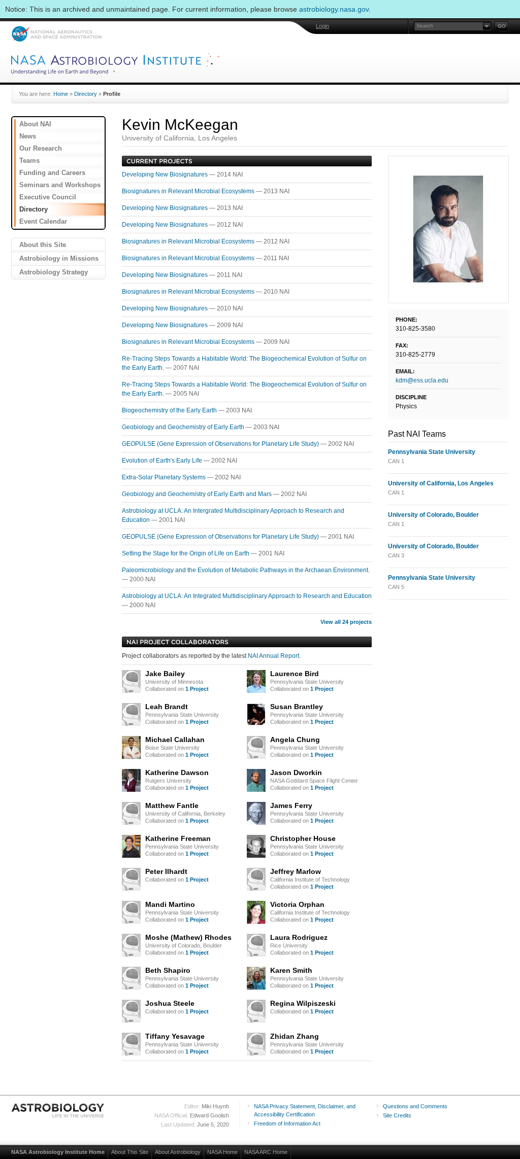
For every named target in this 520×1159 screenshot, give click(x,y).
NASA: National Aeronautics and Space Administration (56, 34)
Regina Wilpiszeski (303, 1003)
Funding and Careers (52, 173)
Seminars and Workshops (60, 185)
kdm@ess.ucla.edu (422, 380)
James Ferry (291, 805)
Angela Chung (295, 739)
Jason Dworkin (296, 772)
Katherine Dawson (177, 772)
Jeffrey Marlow (295, 871)
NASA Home (222, 1152)
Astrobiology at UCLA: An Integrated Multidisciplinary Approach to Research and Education (247, 596)
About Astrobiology (178, 1152)
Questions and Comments (415, 1106)
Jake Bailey (165, 674)
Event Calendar (43, 221)
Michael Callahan (175, 739)
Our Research (40, 148)
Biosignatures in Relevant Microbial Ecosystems (189, 191)
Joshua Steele (169, 1003)
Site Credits (397, 1115)
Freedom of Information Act (287, 1123)
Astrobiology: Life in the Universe (58, 1110)
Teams (29, 160)
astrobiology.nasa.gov (334, 9)
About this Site (42, 245)
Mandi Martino (170, 904)
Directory (85, 94)
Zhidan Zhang (294, 1036)
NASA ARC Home (265, 1152)
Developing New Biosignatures (165, 174)
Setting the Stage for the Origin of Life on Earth (186, 553)
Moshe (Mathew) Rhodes (188, 937)
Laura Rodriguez (299, 937)
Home (60, 94)
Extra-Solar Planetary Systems (164, 477)
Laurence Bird (294, 674)
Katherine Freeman (178, 838)
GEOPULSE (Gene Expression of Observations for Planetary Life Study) (221, 443)
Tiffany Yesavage (175, 1036)
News (27, 136)
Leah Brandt (166, 707)
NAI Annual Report (273, 655)
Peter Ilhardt (166, 871)
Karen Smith (291, 970)
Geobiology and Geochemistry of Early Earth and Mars (197, 494)
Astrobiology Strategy (53, 272)
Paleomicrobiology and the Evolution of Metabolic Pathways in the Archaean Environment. (246, 570)
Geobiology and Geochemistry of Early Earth (184, 427)
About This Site (129, 1152)
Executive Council (47, 197)
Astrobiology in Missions (59, 258)
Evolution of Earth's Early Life (163, 460)
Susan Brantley (296, 707)
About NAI (35, 124)
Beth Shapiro (167, 970)
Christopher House (303, 838)
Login (322, 26)
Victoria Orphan (297, 904)
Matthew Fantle (172, 805)
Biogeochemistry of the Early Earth (170, 410)
